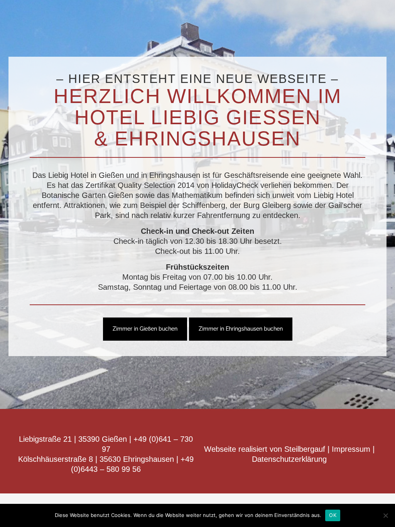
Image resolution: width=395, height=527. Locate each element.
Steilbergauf (305, 449)
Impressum (351, 449)
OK (332, 515)
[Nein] (385, 515)
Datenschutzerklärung (289, 459)
